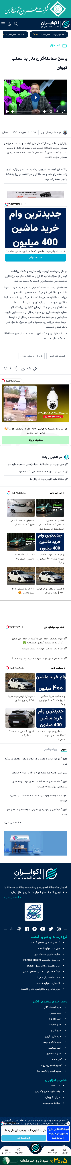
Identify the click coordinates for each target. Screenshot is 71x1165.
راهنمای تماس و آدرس (47, 1091)
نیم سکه (61, 34)
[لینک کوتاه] (35, 368)
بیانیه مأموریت (51, 1103)
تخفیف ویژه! (35, 440)
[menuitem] (23, 368)
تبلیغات (55, 1085)
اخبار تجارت (56, 1024)
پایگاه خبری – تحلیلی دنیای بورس (41, 971)
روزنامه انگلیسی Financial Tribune (41, 960)
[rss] (11, 929)
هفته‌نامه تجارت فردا (49, 977)
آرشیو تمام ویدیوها (51, 1065)
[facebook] (27, 929)
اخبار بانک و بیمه (52, 1042)
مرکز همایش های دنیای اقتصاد (43, 966)
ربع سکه (28, 34)
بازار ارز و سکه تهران (32, 356)
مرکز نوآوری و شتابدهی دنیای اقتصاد (40, 989)
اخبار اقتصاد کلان (53, 1007)
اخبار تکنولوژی (54, 1053)
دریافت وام (35, 257)
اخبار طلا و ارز (54, 1019)
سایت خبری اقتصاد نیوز (47, 954)
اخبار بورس (56, 1013)
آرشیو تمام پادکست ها (49, 1071)
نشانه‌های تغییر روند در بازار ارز (47, 479)
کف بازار (55, 45)
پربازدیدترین (50, 749)
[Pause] (5, 419)
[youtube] (42, 929)
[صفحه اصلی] (35, 1147)
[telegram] (34, 929)
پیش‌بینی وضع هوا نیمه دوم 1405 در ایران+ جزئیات (39, 773)
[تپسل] (7, 204)
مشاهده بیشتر (13, 822)
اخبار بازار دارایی (53, 1036)
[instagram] (59, 929)
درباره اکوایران (52, 1097)
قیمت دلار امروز (56, 356)
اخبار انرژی (56, 1030)
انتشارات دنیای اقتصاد (48, 983)
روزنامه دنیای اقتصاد (49, 948)
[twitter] (51, 929)
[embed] (29, 368)
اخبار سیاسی (55, 1048)
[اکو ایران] (55, 24)
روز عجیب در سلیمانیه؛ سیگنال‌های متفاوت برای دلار (36, 464)
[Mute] (10, 419)
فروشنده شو (23, 1138)
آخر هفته (57, 1059)
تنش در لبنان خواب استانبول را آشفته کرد (41, 471)
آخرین (64, 749)
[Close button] (68, 1123)
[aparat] (19, 929)
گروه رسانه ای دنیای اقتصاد (45, 942)
